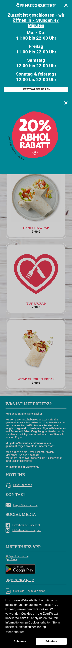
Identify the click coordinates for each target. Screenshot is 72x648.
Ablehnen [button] (20, 641)
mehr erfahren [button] (15, 631)
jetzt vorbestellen (36, 89)
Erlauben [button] (51, 641)
